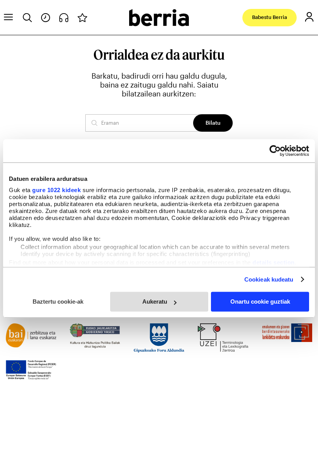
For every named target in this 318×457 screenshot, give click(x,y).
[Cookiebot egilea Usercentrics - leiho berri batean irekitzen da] (275, 150)
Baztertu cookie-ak (58, 301)
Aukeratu (154, 301)
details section (273, 262)
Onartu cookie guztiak (260, 301)
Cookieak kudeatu (269, 279)
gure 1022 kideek (56, 190)
